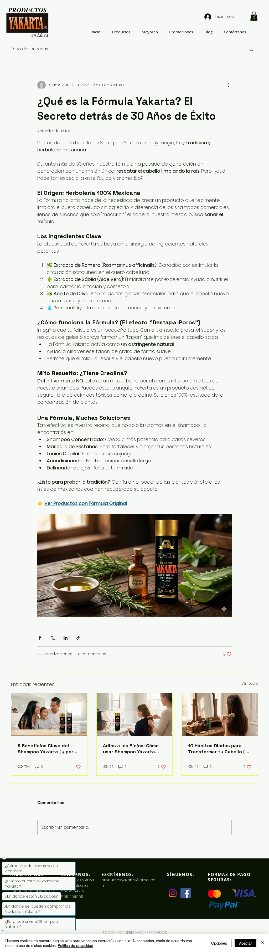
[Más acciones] (228, 85)
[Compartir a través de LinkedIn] (65, 637)
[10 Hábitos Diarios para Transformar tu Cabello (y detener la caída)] (220, 714)
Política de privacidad (75, 945)
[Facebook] (185, 893)
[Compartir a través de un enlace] (78, 637)
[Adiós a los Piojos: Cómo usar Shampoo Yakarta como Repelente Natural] (135, 714)
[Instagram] (173, 893)
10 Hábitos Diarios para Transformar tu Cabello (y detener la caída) (218, 749)
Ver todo (249, 683)
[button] (254, 16)
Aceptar (245, 943)
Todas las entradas (29, 49)
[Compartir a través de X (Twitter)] (52, 637)
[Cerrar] (263, 943)
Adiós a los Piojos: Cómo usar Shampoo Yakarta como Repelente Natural (131, 749)
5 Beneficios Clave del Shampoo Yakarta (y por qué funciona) (45, 749)
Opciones (219, 943)
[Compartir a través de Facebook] (39, 637)
